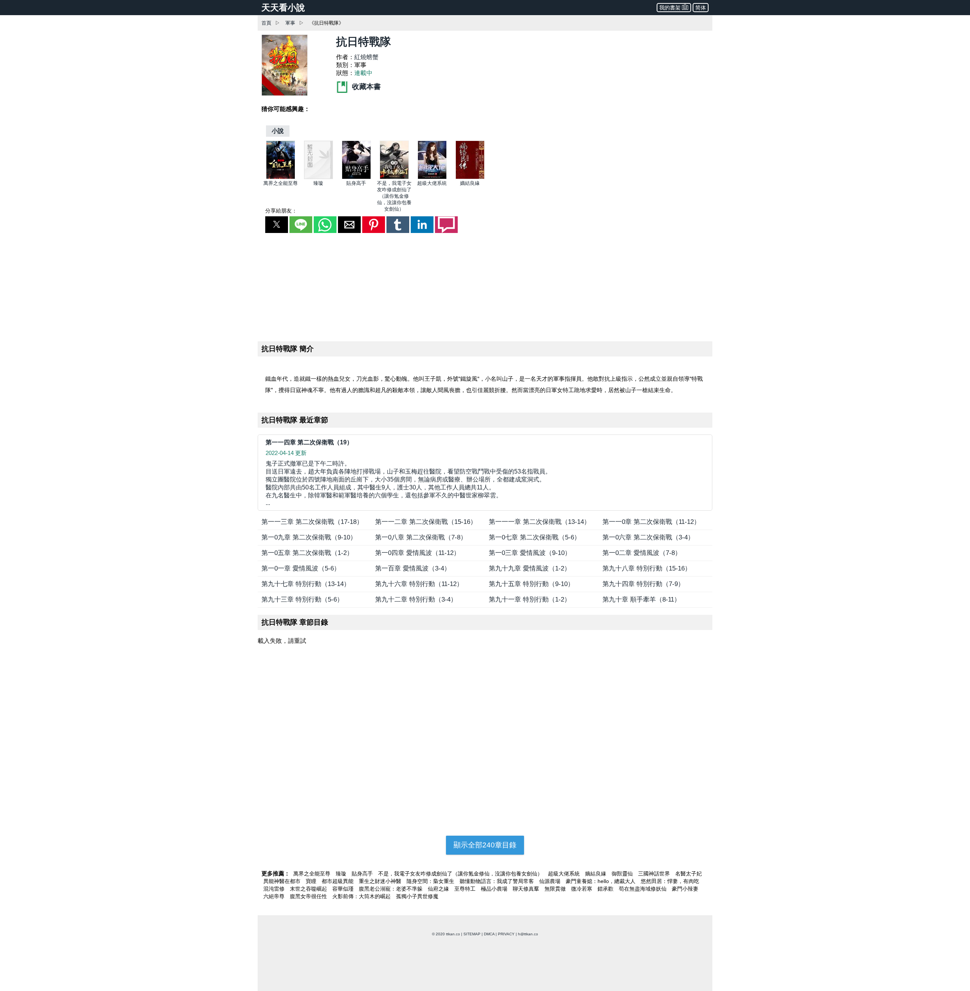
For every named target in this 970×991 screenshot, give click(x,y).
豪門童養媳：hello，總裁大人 (601, 881)
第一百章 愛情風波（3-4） (413, 568)
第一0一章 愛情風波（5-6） (300, 568)
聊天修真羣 (527, 889)
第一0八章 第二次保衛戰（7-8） (421, 537)
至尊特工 (465, 889)
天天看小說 (283, 8)
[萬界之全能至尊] (280, 177)
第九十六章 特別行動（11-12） (419, 584)
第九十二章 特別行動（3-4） (416, 599)
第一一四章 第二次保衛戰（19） (309, 442)
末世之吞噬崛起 (309, 889)
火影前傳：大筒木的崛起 (362, 896)
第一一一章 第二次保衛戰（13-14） (539, 521)
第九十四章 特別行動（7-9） (643, 584)
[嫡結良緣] (470, 177)
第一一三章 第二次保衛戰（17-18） (312, 521)
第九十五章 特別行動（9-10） (531, 584)
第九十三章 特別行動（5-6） (302, 599)
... (408, 483)
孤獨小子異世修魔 (417, 896)
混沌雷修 (274, 889)
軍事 (290, 23)
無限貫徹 (555, 889)
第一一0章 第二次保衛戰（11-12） (651, 521)
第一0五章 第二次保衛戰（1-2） (307, 552)
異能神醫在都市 (282, 881)
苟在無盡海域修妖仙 (643, 889)
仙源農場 (550, 881)
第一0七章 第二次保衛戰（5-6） (534, 537)
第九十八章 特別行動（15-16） (646, 568)
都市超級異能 (338, 881)
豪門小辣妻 (685, 889)
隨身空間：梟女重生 (431, 881)
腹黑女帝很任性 (309, 896)
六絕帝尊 (274, 896)
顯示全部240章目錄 (485, 845)
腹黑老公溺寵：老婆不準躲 (391, 889)
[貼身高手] (356, 177)
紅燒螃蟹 (366, 57)
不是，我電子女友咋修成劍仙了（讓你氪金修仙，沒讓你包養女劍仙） (394, 196)
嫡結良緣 (470, 183)
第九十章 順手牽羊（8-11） (641, 599)
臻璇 (318, 183)
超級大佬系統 (432, 183)
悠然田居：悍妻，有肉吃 (670, 881)
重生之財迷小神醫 (381, 881)
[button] (276, 224)
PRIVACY (506, 934)
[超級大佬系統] (432, 177)
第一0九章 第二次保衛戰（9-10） (309, 537)
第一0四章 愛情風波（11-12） (417, 552)
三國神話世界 (654, 874)
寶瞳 (312, 881)
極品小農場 (495, 889)
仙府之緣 (439, 889)
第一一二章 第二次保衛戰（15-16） (426, 521)
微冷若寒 (582, 889)
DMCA (489, 934)
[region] (485, 285)
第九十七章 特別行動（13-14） (305, 584)
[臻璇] (318, 177)
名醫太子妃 (688, 874)
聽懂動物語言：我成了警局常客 (497, 881)
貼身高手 (356, 183)
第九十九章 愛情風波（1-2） (530, 568)
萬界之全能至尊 (280, 183)
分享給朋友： (281, 211)
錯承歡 (606, 889)
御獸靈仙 (623, 874)
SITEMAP (471, 934)
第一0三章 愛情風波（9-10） (530, 552)
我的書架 (670, 8)
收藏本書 (365, 87)
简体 (700, 8)
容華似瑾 (343, 889)
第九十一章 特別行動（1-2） (530, 599)
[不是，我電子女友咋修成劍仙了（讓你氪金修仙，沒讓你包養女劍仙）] (394, 177)
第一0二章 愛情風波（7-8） (641, 552)
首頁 (266, 23)
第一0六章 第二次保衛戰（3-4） (648, 537)
